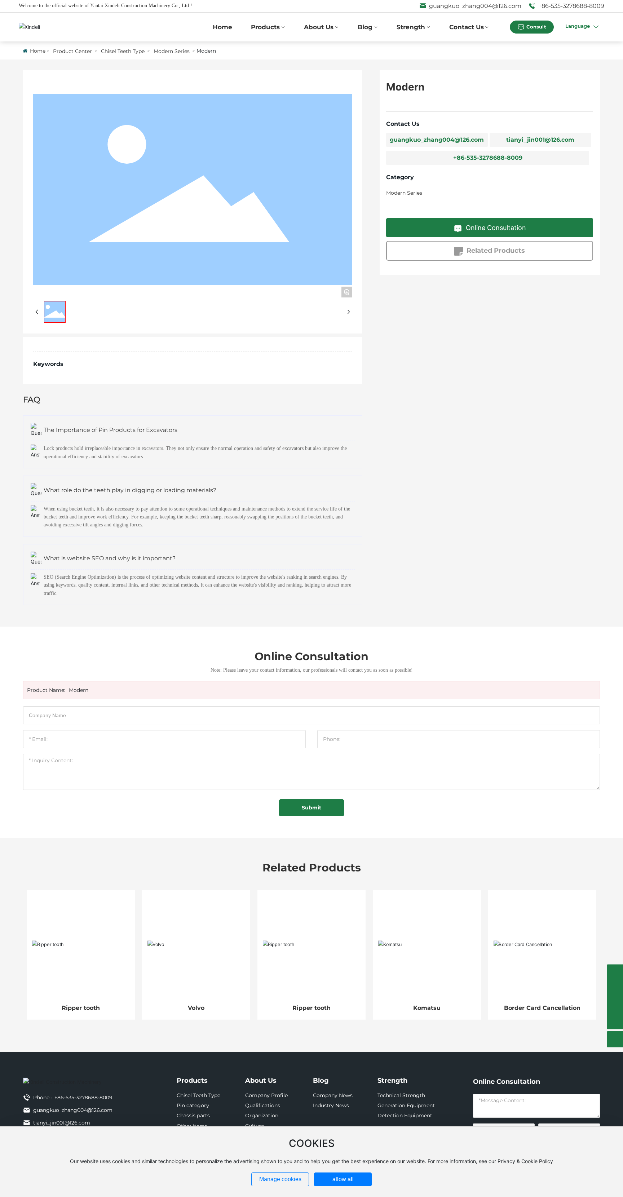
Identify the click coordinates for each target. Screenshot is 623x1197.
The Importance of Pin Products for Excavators (110, 430)
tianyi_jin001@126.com (540, 140)
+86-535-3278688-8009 (570, 6)
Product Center (72, 51)
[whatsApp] (615, 989)
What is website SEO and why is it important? (110, 558)
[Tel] (615, 972)
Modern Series (172, 51)
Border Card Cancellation (542, 1007)
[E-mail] (615, 1005)
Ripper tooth (81, 1007)
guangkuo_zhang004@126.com (474, 6)
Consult (536, 27)
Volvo (196, 1007)
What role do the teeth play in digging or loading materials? (130, 490)
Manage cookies (280, 1179)
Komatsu (427, 1007)
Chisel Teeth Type (123, 51)
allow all (343, 1179)
